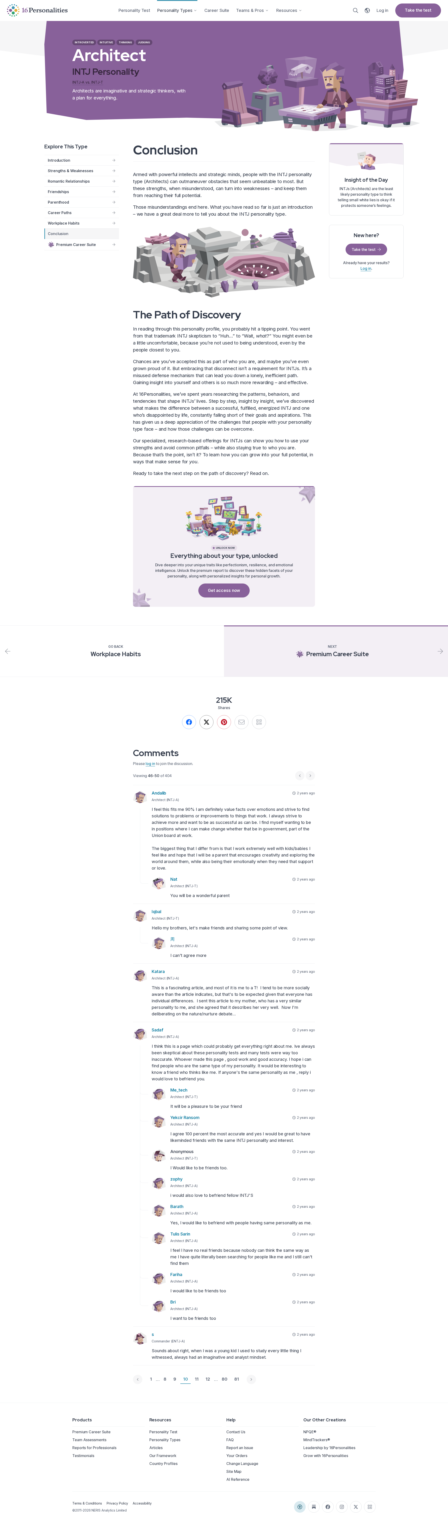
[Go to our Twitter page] (356, 1507)
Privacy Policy (117, 1503)
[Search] (355, 10)
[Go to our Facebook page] (328, 1507)
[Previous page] (137, 1379)
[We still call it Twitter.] (207, 722)
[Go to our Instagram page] (342, 1507)
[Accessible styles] (300, 1507)
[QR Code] (370, 1507)
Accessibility (142, 1503)
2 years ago (306, 793)
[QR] (259, 722)
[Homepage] (37, 10)
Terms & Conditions (87, 1503)
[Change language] (367, 10)
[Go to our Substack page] (314, 1507)
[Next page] (251, 1379)
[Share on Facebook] (189, 722)
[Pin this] (224, 722)
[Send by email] (241, 722)
